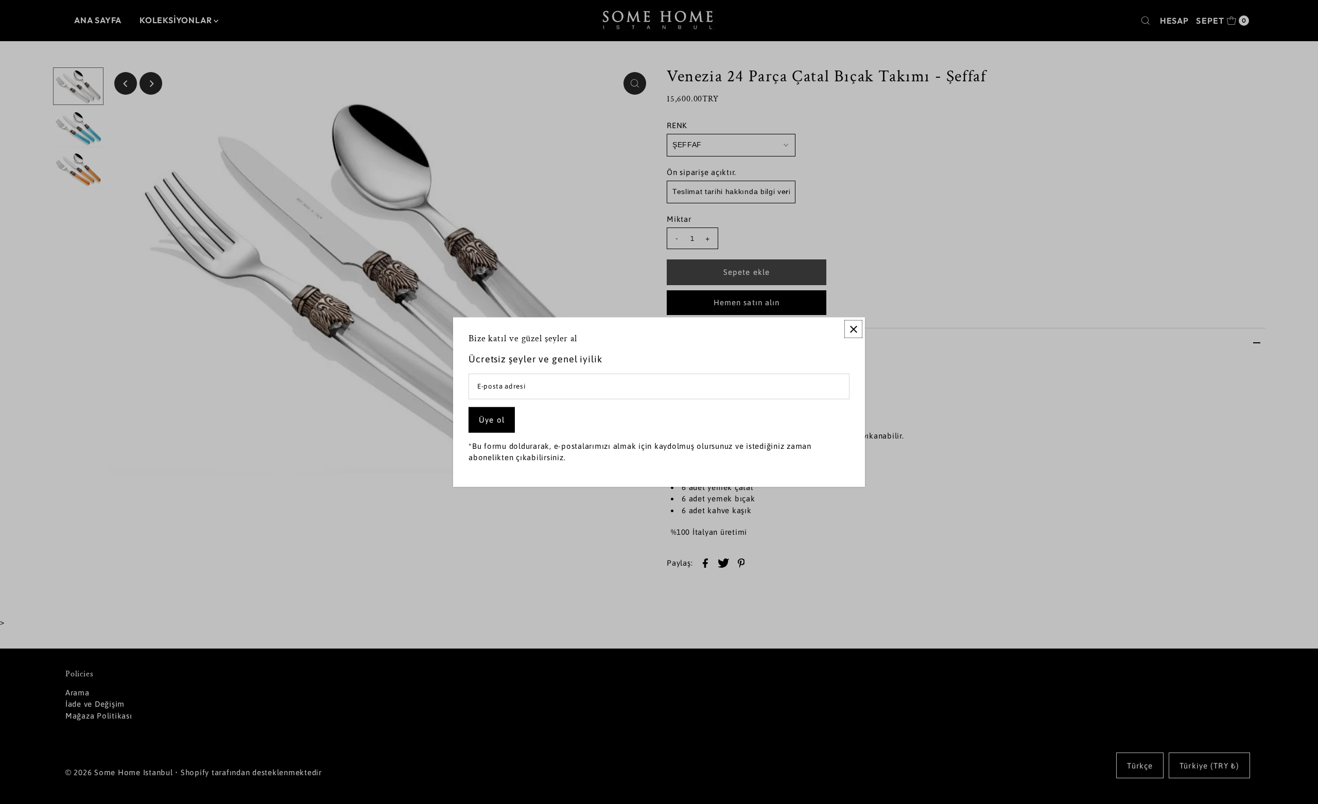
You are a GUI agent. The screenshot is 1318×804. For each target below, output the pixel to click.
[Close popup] (853, 329)
